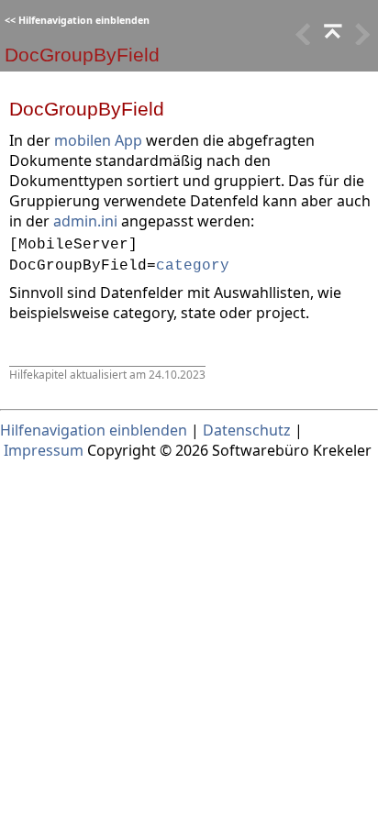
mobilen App (98, 140)
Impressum (43, 450)
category (192, 266)
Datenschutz (247, 430)
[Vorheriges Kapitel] (331, 39)
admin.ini (85, 221)
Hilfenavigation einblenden (84, 20)
